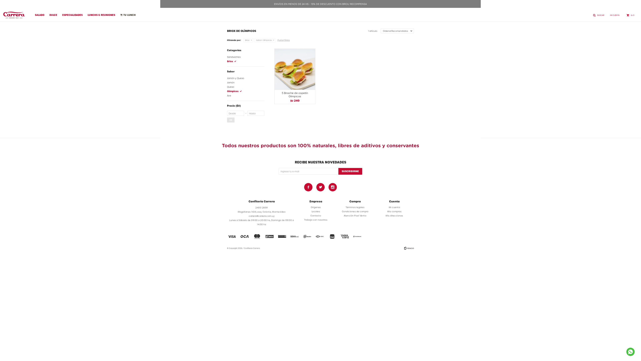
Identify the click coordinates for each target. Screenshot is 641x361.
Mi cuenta (394, 207)
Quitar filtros (283, 40)
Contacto (315, 215)
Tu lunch (129, 15)
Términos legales (355, 207)
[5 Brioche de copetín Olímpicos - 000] (294, 69)
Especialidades (72, 15)
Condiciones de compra (355, 211)
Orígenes (316, 207)
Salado (39, 15)
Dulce (53, 15)
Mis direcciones (394, 215)
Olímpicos (264, 40)
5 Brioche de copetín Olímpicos (295, 95)
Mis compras (394, 211)
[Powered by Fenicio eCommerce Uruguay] (409, 248)
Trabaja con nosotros (315, 220)
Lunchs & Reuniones (101, 15)
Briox (247, 40)
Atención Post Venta (355, 215)
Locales (316, 211)
